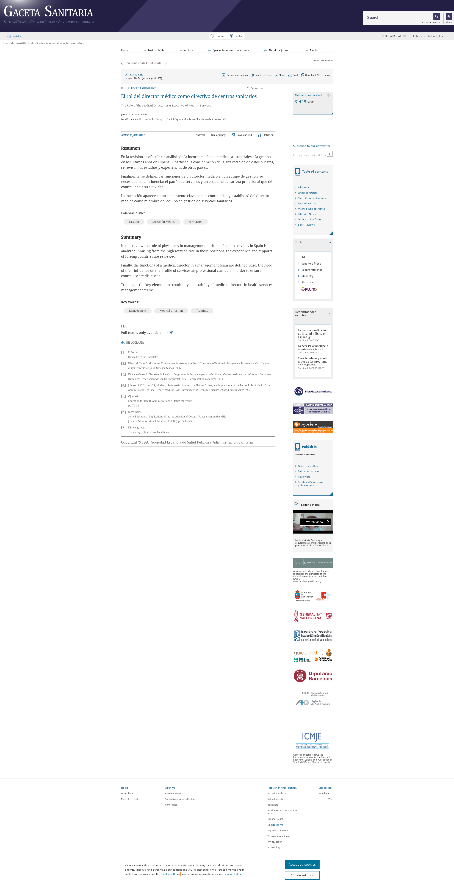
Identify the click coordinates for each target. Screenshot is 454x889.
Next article (154, 62)
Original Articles (307, 192)
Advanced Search (431, 22)
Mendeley (307, 276)
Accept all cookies (302, 864)
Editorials (303, 187)
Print (304, 257)
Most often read (129, 799)
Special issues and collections (180, 799)
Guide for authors (309, 466)
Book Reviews (306, 224)
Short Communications (312, 198)
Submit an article (308, 471)
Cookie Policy (233, 874)
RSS (330, 799)
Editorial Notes (307, 214)
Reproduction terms (277, 830)
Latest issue (127, 793)
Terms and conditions (278, 836)
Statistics (307, 282)
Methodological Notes (311, 208)
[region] (227, 869)
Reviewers (304, 476)
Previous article (135, 62)
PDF (124, 326)
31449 (304, 101)
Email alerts (325, 793)
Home (5, 43)
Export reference (263, 75)
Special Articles (307, 203)
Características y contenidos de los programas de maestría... (312, 361)
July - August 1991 (18, 43)
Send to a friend (311, 263)
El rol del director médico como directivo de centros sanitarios (56, 43)
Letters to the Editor (310, 219)
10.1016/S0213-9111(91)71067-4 (142, 87)
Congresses (171, 804)
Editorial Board (391, 36)
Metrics (16, 36)
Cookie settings (170, 874)
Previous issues (173, 793)
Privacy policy (274, 841)
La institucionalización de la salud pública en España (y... (313, 334)
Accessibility (273, 847)
